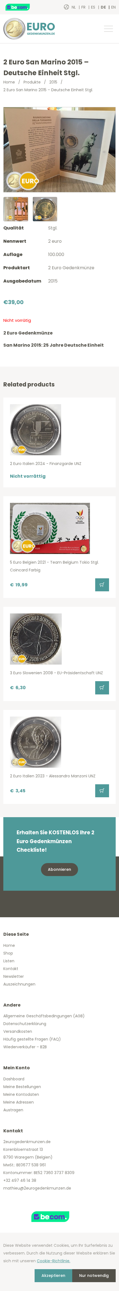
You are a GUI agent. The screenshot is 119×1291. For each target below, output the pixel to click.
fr (84, 7)
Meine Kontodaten (21, 1094)
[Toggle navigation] (108, 28)
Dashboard (13, 1079)
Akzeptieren (53, 1275)
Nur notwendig (94, 1275)
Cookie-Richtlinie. (53, 1261)
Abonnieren (59, 869)
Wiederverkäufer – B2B (25, 1047)
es (93, 7)
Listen (8, 961)
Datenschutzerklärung (24, 1023)
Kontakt (10, 968)
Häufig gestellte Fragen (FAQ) (32, 1039)
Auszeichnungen (19, 984)
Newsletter (13, 976)
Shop (8, 953)
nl (74, 7)
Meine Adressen (18, 1102)
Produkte (32, 82)
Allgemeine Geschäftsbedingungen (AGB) (44, 1016)
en (113, 7)
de (104, 7)
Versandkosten (17, 1031)
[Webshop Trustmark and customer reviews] (23, 7)
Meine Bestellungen (22, 1086)
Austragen (13, 1110)
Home (9, 82)
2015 (53, 82)
